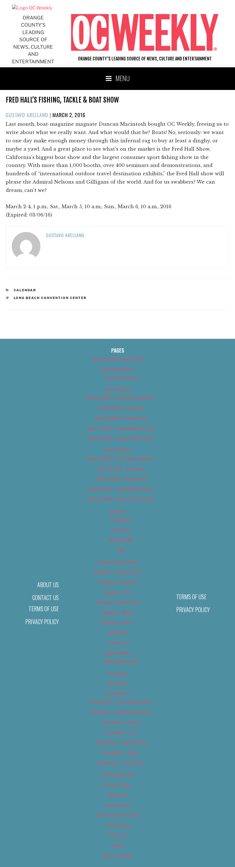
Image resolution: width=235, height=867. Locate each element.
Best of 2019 (118, 450)
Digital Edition (117, 652)
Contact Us (45, 597)
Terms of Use (44, 608)
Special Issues (118, 805)
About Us (48, 584)
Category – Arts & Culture (117, 571)
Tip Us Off (117, 835)
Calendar (25, 290)
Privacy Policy (42, 621)
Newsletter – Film (121, 732)
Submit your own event (118, 815)
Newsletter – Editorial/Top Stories (121, 712)
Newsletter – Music (121, 752)
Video (117, 845)
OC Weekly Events (118, 774)
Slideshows (117, 795)
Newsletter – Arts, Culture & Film (121, 701)
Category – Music (117, 612)
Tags (121, 549)
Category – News (117, 622)
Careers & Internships (118, 561)
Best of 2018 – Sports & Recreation (121, 438)
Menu (122, 78)
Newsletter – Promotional (120, 762)
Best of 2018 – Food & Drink (121, 418)
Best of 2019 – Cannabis (121, 468)
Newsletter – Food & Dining (121, 742)
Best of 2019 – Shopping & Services (121, 489)
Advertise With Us (117, 369)
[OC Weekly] (32, 8)
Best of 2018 (118, 389)
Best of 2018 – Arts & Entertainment (120, 397)
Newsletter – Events (121, 722)
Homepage (117, 673)
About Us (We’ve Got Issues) (118, 359)
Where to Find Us (117, 855)
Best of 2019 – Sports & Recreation (121, 499)
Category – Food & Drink (117, 602)
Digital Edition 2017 (121, 661)
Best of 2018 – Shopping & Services (121, 428)
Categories (121, 519)
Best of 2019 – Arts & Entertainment (120, 458)
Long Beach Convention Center (50, 298)
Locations (121, 529)
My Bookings (121, 539)
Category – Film (117, 592)
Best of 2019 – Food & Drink (121, 479)
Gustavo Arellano (27, 115)
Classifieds (117, 632)
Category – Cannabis (118, 582)
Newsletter (117, 683)
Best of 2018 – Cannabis (121, 408)
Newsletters (117, 693)
